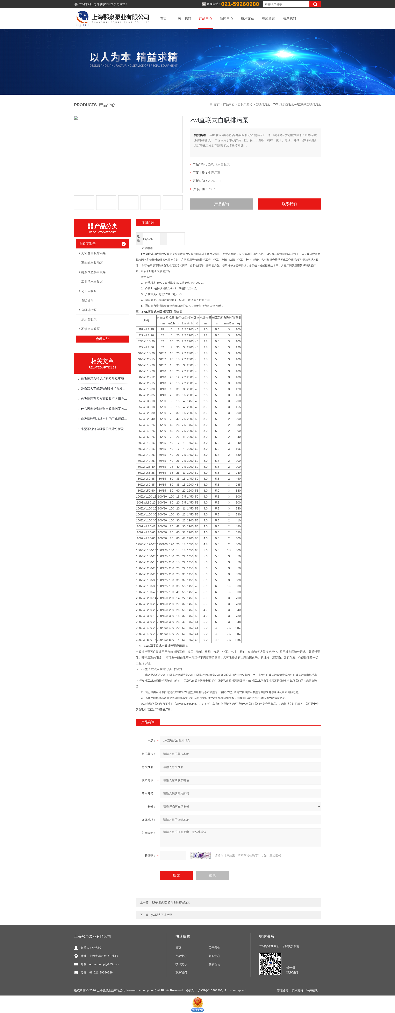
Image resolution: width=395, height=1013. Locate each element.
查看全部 (102, 339)
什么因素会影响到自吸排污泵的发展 (104, 408)
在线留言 (268, 18)
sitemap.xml (238, 990)
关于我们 (184, 18)
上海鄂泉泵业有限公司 (105, 4)
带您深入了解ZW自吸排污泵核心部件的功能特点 (104, 388)
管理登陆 (282, 990)
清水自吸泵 (89, 319)
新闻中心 (226, 18)
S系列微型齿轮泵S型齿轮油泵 (170, 902)
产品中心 (205, 18)
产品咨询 (221, 204)
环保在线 (312, 990)
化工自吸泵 (89, 291)
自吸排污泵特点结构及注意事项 (102, 378)
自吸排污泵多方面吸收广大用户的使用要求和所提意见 (104, 398)
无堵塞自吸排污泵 (93, 253)
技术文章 (247, 18)
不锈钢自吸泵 (90, 329)
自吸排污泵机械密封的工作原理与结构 (104, 419)
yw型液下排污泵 (161, 914)
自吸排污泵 (263, 104)
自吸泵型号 (245, 104)
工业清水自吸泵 (92, 281)
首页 (163, 18)
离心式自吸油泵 (92, 262)
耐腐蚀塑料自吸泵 (93, 272)
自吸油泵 (87, 300)
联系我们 (289, 18)
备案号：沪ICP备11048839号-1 (206, 990)
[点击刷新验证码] (200, 855)
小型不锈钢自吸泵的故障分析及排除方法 (104, 429)
